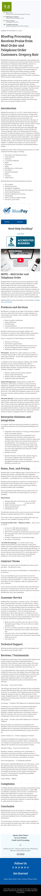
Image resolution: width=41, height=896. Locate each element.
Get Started (20, 854)
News (15, 879)
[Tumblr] (28, 867)
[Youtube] (22, 867)
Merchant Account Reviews (17, 890)
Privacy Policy (21, 892)
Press (19, 879)
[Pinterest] (25, 867)
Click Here (20, 234)
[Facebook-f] (13, 867)
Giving (24, 879)
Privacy (30, 879)
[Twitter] (19, 867)
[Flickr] (16, 867)
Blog (10, 879)
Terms (35, 879)
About (6, 879)
